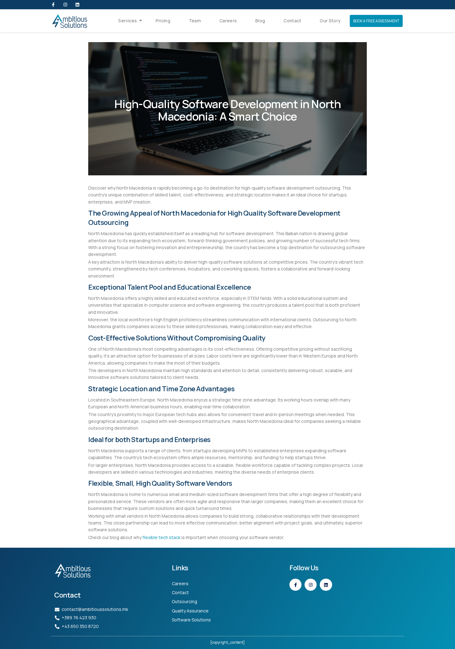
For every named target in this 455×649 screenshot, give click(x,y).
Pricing (163, 21)
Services (127, 21)
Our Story (330, 21)
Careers (228, 21)
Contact (292, 21)
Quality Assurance (190, 610)
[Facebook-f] (53, 4)
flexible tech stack (161, 537)
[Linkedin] (77, 4)
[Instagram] (65, 4)
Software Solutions (191, 619)
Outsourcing (184, 601)
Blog (260, 21)
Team (195, 21)
